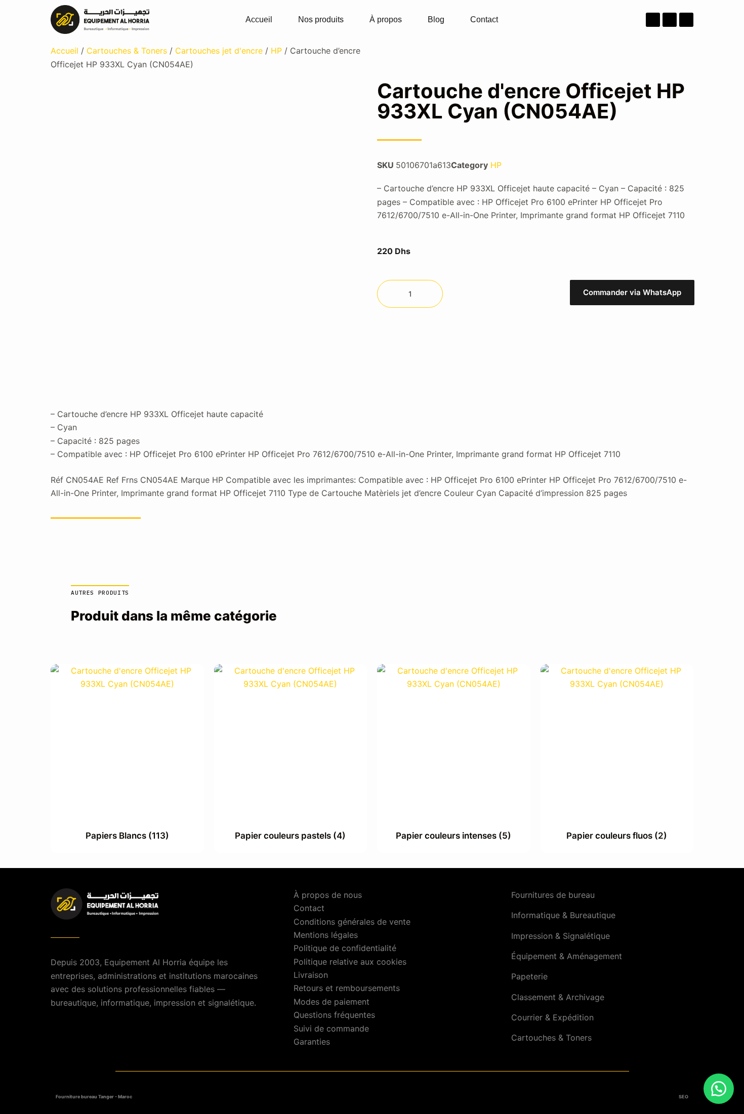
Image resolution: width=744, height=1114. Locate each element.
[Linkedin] (686, 20)
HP (276, 51)
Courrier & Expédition (552, 1017)
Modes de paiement (331, 1002)
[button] (631, 294)
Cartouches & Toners (127, 51)
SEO (683, 1096)
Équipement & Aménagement (566, 956)
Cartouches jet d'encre (219, 51)
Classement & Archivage (557, 997)
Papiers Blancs (127, 836)
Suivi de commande (331, 1028)
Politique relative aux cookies (350, 962)
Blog (436, 19)
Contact (484, 19)
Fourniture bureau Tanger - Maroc (94, 1096)
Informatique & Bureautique (563, 915)
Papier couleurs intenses (453, 836)
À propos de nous (328, 895)
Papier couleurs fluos (616, 836)
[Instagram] (670, 20)
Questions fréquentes (334, 1015)
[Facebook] (653, 20)
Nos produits (321, 19)
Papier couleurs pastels (290, 836)
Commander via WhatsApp (632, 292)
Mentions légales (326, 935)
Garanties (312, 1042)
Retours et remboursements (347, 988)
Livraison (311, 975)
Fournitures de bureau (553, 895)
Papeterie (529, 976)
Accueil (258, 19)
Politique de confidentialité (345, 948)
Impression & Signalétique (560, 936)
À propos (385, 19)
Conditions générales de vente (352, 922)
